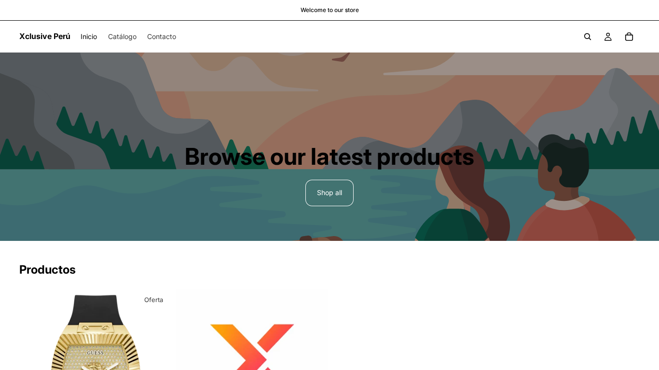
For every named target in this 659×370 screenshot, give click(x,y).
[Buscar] (587, 36)
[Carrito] (629, 36)
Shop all (329, 192)
